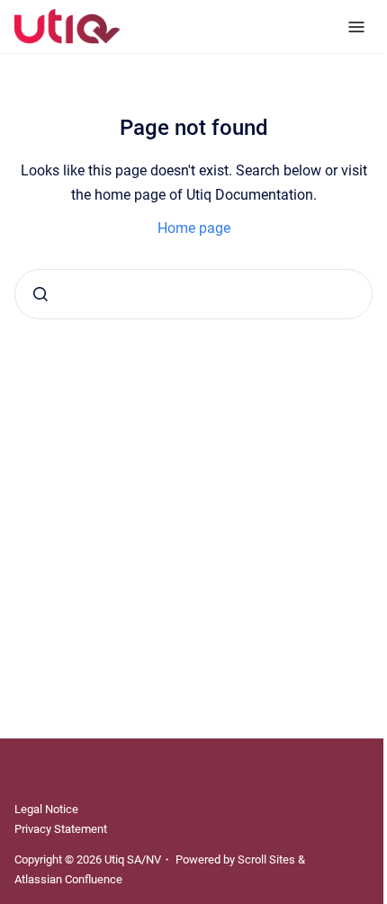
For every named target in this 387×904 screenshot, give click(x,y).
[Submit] (40, 294)
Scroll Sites (266, 859)
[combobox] (193, 294)
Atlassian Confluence (68, 879)
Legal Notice (46, 809)
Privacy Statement (60, 829)
